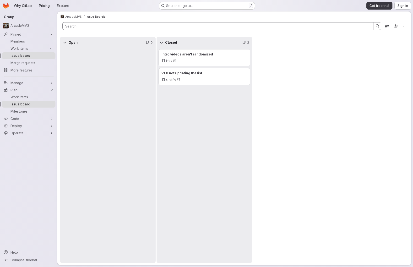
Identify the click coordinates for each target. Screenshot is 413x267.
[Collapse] (65, 42)
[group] (108, 155)
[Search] (377, 26)
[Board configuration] (395, 26)
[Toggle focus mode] (404, 26)
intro (169, 60)
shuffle (171, 79)
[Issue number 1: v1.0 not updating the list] (204, 76)
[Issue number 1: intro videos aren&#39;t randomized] (204, 57)
